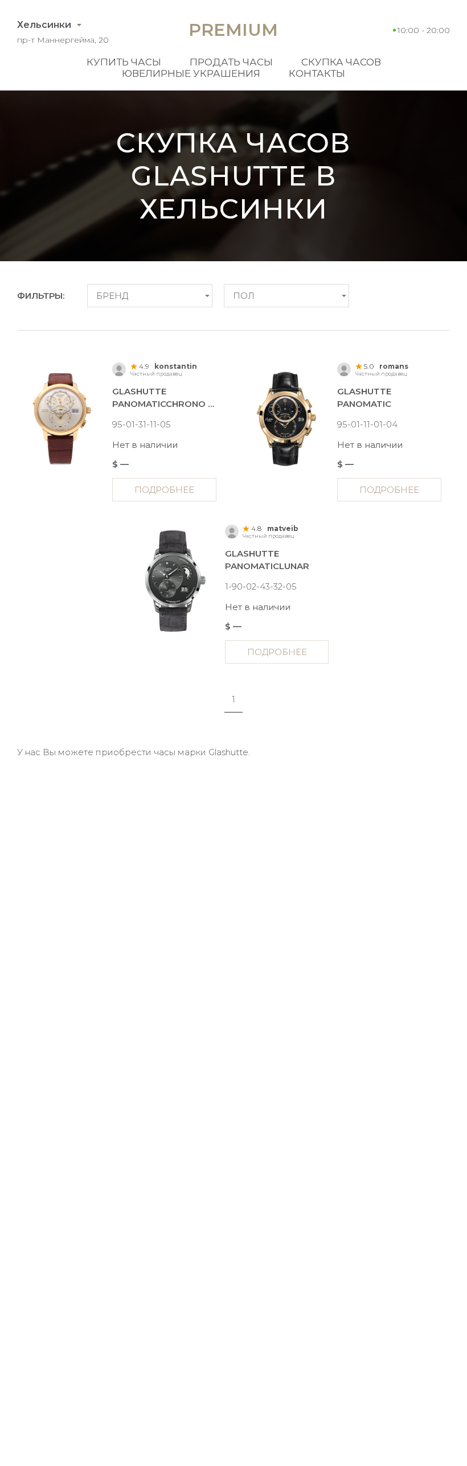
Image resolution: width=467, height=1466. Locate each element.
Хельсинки (44, 24)
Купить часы (124, 62)
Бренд (112, 295)
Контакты (317, 73)
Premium (233, 30)
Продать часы (231, 62)
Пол (244, 295)
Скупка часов (341, 62)
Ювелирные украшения (191, 73)
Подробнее (164, 489)
